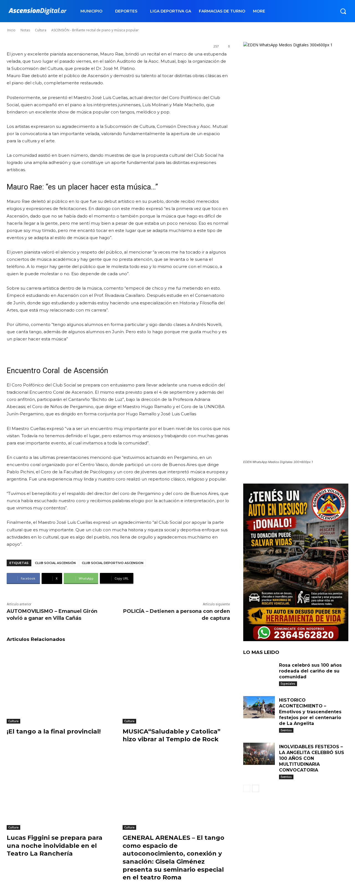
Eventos (286, 730)
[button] (343, 11)
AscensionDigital (40, 25)
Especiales (288, 684)
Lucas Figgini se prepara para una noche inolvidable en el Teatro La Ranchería (54, 845)
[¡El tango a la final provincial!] (60, 685)
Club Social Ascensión (55, 563)
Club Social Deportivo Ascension (112, 563)
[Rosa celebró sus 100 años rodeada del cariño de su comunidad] (259, 672)
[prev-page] (246, 788)
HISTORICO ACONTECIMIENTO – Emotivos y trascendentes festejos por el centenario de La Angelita (310, 711)
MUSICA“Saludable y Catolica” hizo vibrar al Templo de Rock (171, 735)
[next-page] (255, 788)
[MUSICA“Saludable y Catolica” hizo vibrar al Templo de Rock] (176, 685)
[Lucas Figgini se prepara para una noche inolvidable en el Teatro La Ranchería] (60, 792)
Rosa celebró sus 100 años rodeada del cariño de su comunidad (310, 671)
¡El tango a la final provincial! (54, 731)
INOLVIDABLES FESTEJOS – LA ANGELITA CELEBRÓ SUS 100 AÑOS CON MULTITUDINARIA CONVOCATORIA (311, 758)
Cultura (13, 721)
